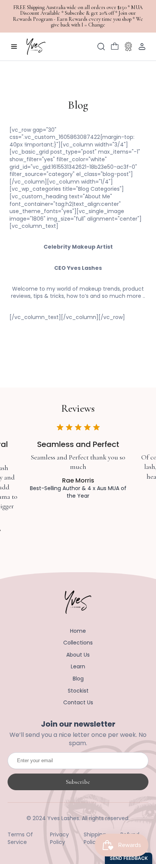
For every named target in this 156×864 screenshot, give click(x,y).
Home (78, 631)
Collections (78, 642)
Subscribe (78, 782)
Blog (78, 678)
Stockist (78, 690)
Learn (78, 666)
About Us (78, 655)
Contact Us (78, 702)
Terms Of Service (20, 838)
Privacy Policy (59, 838)
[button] (101, 46)
